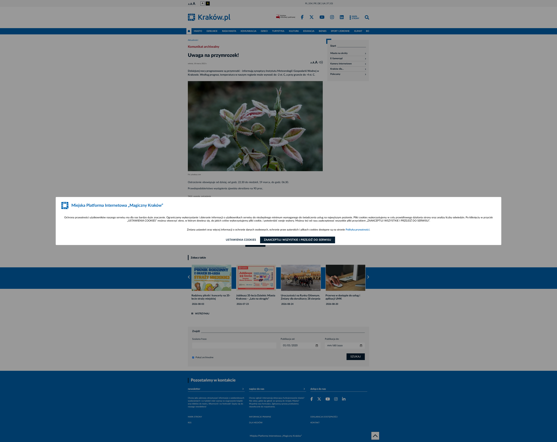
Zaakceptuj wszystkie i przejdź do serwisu (297, 240)
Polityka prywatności (357, 229)
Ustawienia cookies (241, 240)
